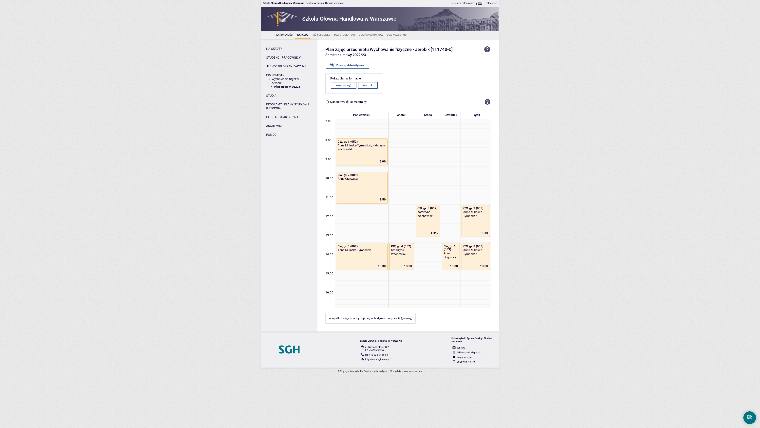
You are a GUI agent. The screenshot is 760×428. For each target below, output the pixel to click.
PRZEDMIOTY (275, 75)
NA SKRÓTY (274, 49)
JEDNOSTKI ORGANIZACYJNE (286, 66)
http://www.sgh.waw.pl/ (377, 359)
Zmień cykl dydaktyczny (350, 65)
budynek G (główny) (399, 318)
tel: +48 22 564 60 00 (376, 354)
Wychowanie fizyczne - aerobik (286, 81)
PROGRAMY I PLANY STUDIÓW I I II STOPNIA (288, 106)
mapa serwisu (464, 357)
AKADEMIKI (274, 126)
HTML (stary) (343, 85)
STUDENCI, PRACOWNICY (283, 57)
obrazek (367, 85)
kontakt (461, 347)
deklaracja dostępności (469, 352)
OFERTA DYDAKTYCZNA (282, 117)
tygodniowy (337, 102)
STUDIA (271, 95)
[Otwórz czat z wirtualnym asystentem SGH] (749, 417)
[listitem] (284, 35)
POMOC (271, 135)
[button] (487, 101)
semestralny (358, 102)
